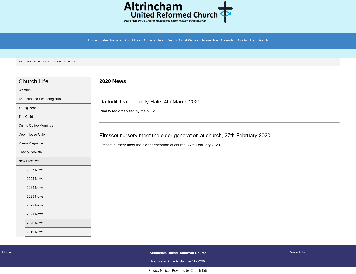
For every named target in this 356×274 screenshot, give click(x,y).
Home (92, 40)
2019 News (35, 232)
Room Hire (210, 40)
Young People (29, 108)
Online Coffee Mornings (36, 125)
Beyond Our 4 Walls (181, 40)
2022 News (35, 205)
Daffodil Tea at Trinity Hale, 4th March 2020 (149, 101)
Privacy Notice (159, 270)
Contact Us (246, 40)
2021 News (35, 214)
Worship (25, 90)
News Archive (52, 61)
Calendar (228, 40)
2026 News (35, 170)
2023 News (35, 196)
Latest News (109, 40)
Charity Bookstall (31, 152)
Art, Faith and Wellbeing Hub (40, 99)
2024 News (35, 187)
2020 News (70, 61)
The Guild (26, 116)
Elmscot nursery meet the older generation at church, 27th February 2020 (184, 135)
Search (263, 40)
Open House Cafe (32, 134)
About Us (131, 40)
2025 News (35, 178)
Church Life (152, 40)
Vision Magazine (31, 143)
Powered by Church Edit (190, 270)
